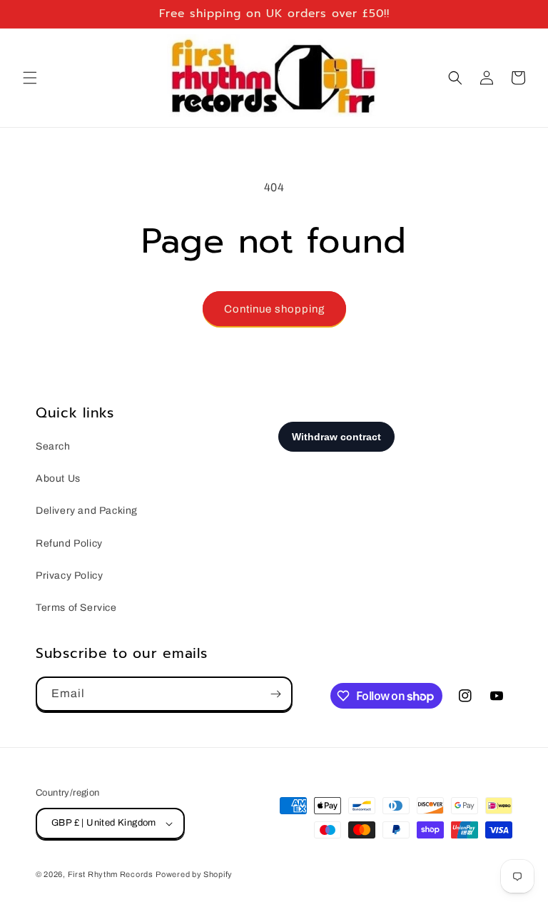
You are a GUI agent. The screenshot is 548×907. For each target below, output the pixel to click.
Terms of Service (76, 607)
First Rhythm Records (110, 874)
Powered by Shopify (194, 874)
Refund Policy (69, 543)
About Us (58, 478)
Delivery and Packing (87, 510)
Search (53, 446)
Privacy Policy (69, 575)
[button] (30, 77)
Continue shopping (274, 309)
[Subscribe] (275, 694)
